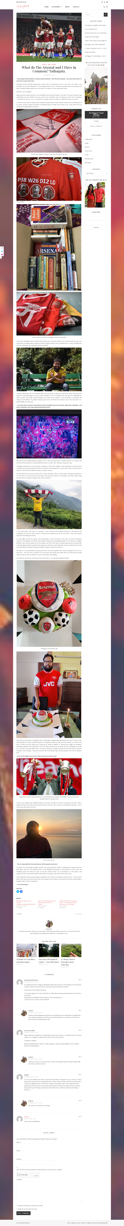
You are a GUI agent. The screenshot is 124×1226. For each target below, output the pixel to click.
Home (47, 7)
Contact (76, 7)
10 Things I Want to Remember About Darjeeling (68, 962)
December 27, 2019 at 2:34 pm (35, 1059)
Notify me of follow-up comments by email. (30, 1205)
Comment (19, 1179)
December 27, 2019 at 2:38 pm (35, 1012)
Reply (80, 979)
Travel (86, 155)
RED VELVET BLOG (21, 2)
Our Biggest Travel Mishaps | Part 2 (95, 56)
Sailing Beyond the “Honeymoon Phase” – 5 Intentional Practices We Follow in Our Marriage (68, 902)
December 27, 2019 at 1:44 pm (31, 1032)
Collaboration (88, 139)
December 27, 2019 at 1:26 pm (31, 982)
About (67, 7)
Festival (87, 147)
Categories (56, 7)
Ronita (20, 914)
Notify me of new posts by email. (27, 1209)
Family (44, 64)
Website (18, 1159)
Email (18, 1151)
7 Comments (78, 914)
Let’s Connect (96, 126)
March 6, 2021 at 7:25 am (30, 1118)
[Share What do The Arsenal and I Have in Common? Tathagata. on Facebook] (2, 248)
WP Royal (27, 1223)
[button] (49, 37)
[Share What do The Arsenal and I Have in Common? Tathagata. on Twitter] (2, 251)
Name (18, 1142)
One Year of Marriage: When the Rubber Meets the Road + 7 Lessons (47, 902)
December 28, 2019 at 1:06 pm (31, 1076)
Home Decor (88, 151)
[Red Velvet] (22, 7)
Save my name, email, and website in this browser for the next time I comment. (39, 1169)
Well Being (52, 64)
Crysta (26, 1117)
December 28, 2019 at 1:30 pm (35, 1102)
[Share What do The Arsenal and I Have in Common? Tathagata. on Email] (2, 254)
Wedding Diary (89, 158)
